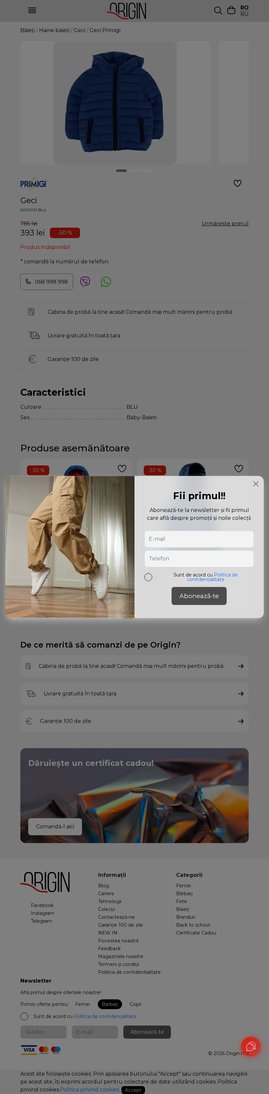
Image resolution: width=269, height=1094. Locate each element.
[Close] (256, 484)
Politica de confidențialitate (212, 577)
